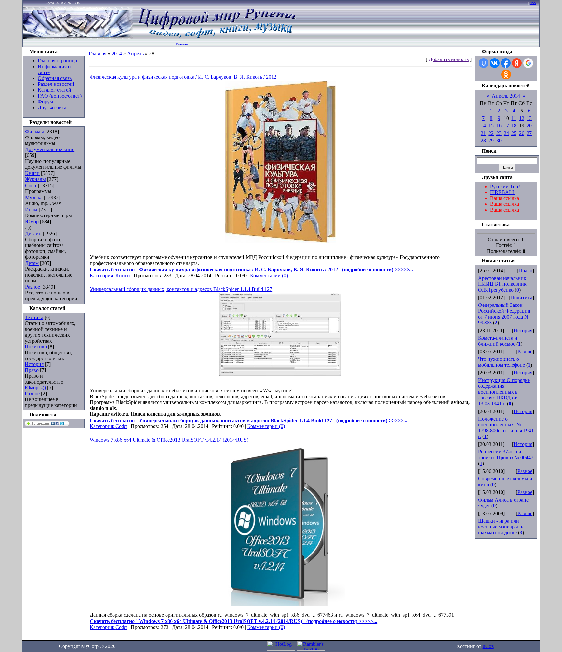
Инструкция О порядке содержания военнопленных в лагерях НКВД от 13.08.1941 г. (504, 391)
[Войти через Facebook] (506, 63)
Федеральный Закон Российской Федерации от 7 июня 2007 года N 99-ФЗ (504, 313)
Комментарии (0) (269, 275)
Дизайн (33, 233)
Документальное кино (49, 149)
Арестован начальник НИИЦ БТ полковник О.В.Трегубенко (502, 284)
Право (32, 370)
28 (483, 140)
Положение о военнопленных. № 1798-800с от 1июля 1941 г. (506, 427)
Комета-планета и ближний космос (497, 340)
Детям (32, 263)
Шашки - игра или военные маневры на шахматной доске (501, 526)
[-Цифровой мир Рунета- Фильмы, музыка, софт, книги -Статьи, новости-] (216, 37)
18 (513, 125)
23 (499, 133)
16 (499, 125)
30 (499, 140)
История (34, 364)
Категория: (102, 275)
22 (491, 133)
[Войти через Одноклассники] (506, 74)
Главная (182, 44)
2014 (117, 53)
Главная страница (57, 60)
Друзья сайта (52, 107)
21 (483, 133)
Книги (32, 173)
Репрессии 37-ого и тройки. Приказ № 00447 (505, 454)
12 (521, 118)
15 (491, 125)
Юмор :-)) (35, 387)
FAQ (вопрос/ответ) (60, 95)
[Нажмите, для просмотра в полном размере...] (280, 241)
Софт (31, 185)
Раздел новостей (56, 84)
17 (506, 125)
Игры (31, 209)
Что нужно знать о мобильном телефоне (501, 362)
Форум (45, 101)
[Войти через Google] (528, 63)
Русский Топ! (505, 186)
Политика (36, 346)
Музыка (34, 197)
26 (521, 133)
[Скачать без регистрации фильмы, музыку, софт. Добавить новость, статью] (78, 37)
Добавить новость (449, 59)
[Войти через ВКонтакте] (495, 63)
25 (513, 133)
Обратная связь (55, 78)
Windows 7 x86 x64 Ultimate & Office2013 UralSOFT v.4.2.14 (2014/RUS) (169, 440)
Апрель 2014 (506, 95)
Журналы (35, 179)
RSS (533, 3)
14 (483, 125)
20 (529, 125)
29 (491, 140)
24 (506, 133)
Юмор (32, 221)
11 (513, 118)
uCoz (488, 646)
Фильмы (34, 131)
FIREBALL (502, 192)
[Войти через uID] (483, 63)
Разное (32, 287)
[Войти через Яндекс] (517, 63)
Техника (34, 317)
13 (529, 118)
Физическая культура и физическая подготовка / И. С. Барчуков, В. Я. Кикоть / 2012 (183, 77)
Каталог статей (54, 90)
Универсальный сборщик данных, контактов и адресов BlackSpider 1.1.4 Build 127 (181, 289)
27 (529, 133)
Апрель (135, 53)
